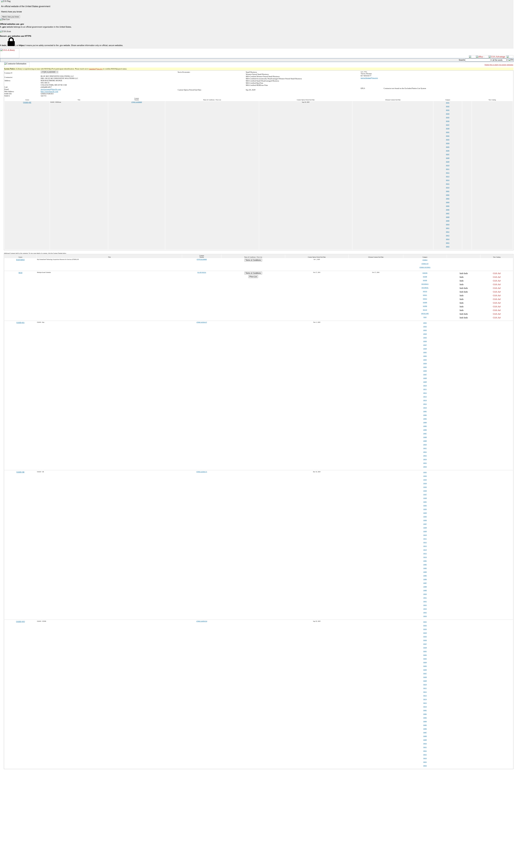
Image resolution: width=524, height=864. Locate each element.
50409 (425, 740)
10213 (425, 546)
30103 (447, 110)
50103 (425, 629)
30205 (447, 147)
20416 (425, 466)
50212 (425, 692)
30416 (447, 246)
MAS (20, 273)
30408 (447, 217)
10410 (425, 594)
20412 (425, 452)
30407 (447, 213)
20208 (425, 378)
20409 (425, 441)
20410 (425, 444)
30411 (447, 228)
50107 (425, 644)
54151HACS (424, 284)
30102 (447, 106)
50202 (425, 655)
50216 (425, 706)
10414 (425, 609)
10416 (425, 616)
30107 (447, 125)
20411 (425, 448)
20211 (425, 389)
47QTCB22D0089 (202, 259)
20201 (425, 352)
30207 (447, 154)
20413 (425, 455)
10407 (425, 583)
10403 (425, 568)
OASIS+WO (20, 622)
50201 (425, 651)
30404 (447, 202)
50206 (425, 670)
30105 (447, 117)
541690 (425, 302)
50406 (425, 729)
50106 (425, 640)
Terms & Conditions (253, 260)
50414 (425, 758)
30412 (447, 232)
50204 (425, 662)
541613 (425, 299)
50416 (425, 765)
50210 (425, 684)
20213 (425, 396)
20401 (425, 411)
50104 (425, 633)
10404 (425, 572)
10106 (425, 491)
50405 (425, 725)
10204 (425, 513)
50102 (425, 625)
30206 (447, 150)
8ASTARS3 (20, 260)
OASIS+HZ (27, 102)
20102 (425, 326)
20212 (425, 393)
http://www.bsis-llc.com (49, 91)
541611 (425, 295)
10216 (425, 557)
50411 (425, 747)
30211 (447, 169)
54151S (425, 291)
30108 (447, 128)
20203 (425, 359)
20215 (425, 404)
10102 (425, 476)
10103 (425, 479)
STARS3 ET (425, 263)
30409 (447, 220)
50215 (425, 703)
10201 (425, 502)
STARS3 (424, 260)
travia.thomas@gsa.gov (369, 78)
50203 (425, 658)
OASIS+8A (20, 323)
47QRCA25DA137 (201, 322)
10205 (425, 516)
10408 (425, 586)
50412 (425, 751)
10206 (425, 520)
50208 (425, 677)
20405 (425, 426)
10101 (425, 472)
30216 (447, 187)
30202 (447, 136)
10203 (425, 509)
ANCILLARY (425, 313)
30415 (447, 243)
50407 (425, 732)
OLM (424, 317)
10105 (425, 487)
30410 (447, 224)
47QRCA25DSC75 (201, 472)
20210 (425, 385)
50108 (425, 647)
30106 (447, 121)
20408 (425, 437)
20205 (425, 367)
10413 (425, 605)
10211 (425, 538)
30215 (447, 184)
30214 (447, 180)
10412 (425, 601)
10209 (425, 531)
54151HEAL (425, 287)
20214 (425, 400)
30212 (447, 173)
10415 (425, 612)
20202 (425, 356)
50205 (425, 666)
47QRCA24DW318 (201, 621)
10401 (425, 561)
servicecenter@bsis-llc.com (51, 89)
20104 (425, 334)
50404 (425, 721)
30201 (447, 132)
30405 (447, 206)
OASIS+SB (20, 472)
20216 (425, 407)
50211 (425, 688)
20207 (425, 374)
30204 (447, 143)
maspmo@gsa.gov (96, 69)
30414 (447, 239)
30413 (447, 235)
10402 (425, 564)
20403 (425, 418)
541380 (425, 276)
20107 (425, 345)
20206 (425, 371)
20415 (425, 463)
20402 (425, 415)
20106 (425, 341)
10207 (425, 524)
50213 (425, 695)
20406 (425, 430)
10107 (425, 494)
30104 (447, 114)
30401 (447, 191)
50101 (425, 622)
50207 (425, 673)
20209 (425, 382)
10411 (425, 598)
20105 (425, 337)
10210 (425, 535)
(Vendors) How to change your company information (498, 64)
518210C (425, 273)
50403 (425, 717)
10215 (425, 553)
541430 (425, 280)
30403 (447, 198)
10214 (425, 550)
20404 (425, 422)
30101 (447, 102)
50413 (425, 754)
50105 (425, 636)
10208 (425, 527)
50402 (425, 714)
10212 (425, 542)
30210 (447, 165)
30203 (447, 139)
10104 (425, 483)
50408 (425, 736)
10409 (425, 590)
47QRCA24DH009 (136, 102)
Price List (253, 277)
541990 (425, 306)
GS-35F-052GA (201, 272)
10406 (425, 579)
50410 (425, 743)
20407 (425, 433)
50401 (425, 710)
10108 (425, 498)
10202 (425, 505)
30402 (447, 195)
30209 (447, 161)
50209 (425, 681)
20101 (425, 323)
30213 (447, 176)
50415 (425, 762)
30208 (447, 158)
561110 (425, 310)
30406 (447, 209)
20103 (425, 330)
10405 (425, 575)
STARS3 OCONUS (424, 267)
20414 (425, 459)
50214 (425, 699)
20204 (425, 363)
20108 (425, 348)
